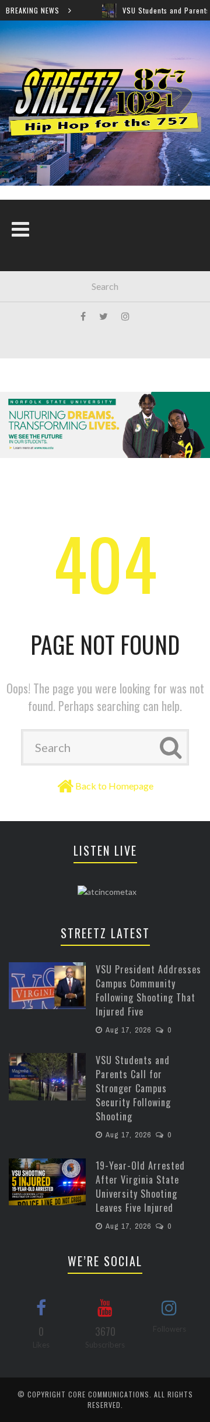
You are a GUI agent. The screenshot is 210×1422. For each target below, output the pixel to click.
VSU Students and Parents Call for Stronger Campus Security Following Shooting (133, 1088)
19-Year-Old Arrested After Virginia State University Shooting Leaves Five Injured (140, 1186)
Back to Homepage (114, 785)
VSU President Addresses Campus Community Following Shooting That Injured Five (148, 990)
